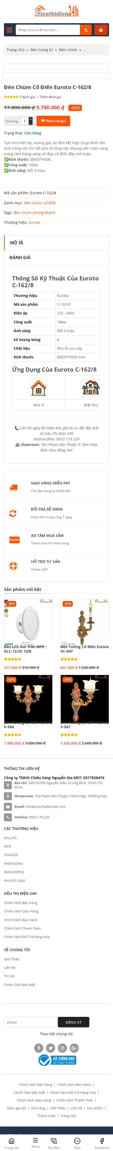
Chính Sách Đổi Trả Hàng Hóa (27, 936)
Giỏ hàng (38, 1108)
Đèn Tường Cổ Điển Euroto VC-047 (84, 649)
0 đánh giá (27, 97)
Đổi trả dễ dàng (47, 509)
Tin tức (9, 976)
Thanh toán (46, 1115)
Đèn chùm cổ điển (40, 202)
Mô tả (16, 243)
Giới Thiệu (11, 959)
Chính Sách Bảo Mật (19, 984)
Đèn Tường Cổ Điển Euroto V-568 (28, 725)
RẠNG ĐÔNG (14, 872)
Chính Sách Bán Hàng (20, 902)
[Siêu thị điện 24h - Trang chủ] (56, 14)
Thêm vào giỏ (55, 121)
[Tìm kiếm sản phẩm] (86, 30)
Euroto (34, 222)
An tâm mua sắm (47, 535)
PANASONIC (13, 863)
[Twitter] (50, 1048)
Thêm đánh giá (50, 97)
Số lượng (11, 121)
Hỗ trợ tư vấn (45, 562)
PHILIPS (10, 838)
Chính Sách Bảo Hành (21, 919)
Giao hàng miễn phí (50, 483)
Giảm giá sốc (16, 1108)
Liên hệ (9, 967)
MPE (7, 846)
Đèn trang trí (41, 49)
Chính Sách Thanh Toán (22, 928)
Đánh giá (19, 257)
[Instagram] (62, 1048)
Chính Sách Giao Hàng (21, 911)
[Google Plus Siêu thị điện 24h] (74, 1048)
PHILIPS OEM (14, 880)
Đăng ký (74, 1022)
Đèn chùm (68, 49)
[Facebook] (38, 1048)
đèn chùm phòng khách (34, 212)
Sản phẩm (95, 1108)
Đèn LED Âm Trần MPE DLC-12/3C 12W (24, 649)
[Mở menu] (9, 29)
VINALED (11, 854)
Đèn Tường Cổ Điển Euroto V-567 (84, 725)
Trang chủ (15, 49)
